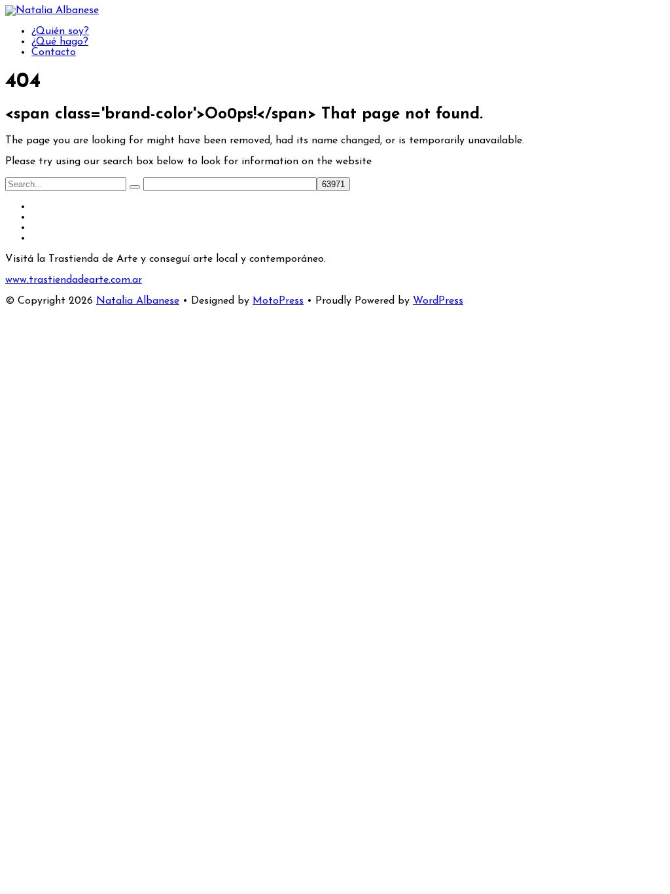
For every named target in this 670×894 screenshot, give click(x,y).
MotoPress (278, 301)
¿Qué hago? (59, 42)
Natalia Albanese (137, 301)
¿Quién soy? (60, 31)
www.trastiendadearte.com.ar (73, 280)
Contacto (53, 52)
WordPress (438, 301)
